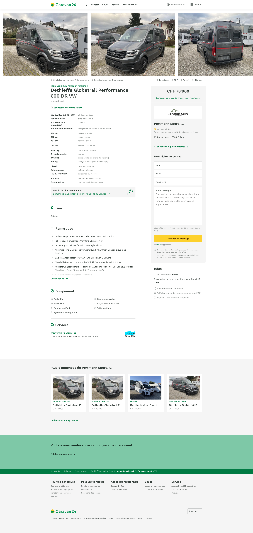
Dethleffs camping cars (63, 420)
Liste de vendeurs (119, 489)
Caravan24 (55, 471)
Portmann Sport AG (169, 124)
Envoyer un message (178, 238)
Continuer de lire (59, 279)
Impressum (76, 518)
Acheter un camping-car (62, 489)
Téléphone (161, 182)
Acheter (95, 4)
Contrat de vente (179, 489)
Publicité (175, 493)
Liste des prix (87, 489)
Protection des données (95, 518)
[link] (68, 393)
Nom (158, 165)
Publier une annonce (61, 454)
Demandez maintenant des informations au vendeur (80, 194)
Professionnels (130, 4)
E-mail (159, 173)
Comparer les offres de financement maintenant (178, 98)
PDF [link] (176, 80)
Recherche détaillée (60, 486)
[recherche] (86, 4)
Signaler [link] (198, 80)
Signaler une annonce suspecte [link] (173, 297)
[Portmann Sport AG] (178, 112)
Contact (148, 518)
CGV (159, 245)
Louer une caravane (154, 489)
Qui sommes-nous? (59, 518)
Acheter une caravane (61, 493)
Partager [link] (186, 80)
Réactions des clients (91, 493)
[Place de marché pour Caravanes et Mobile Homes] (63, 5)
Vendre (115, 4)
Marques (54, 496)
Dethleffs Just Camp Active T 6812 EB (154, 405)
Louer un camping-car (155, 486)
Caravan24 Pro (117, 486)
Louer (105, 4)
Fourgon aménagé (78, 86)
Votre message (163, 190)
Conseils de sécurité (125, 518)
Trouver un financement (63, 333)
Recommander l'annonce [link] (170, 288)
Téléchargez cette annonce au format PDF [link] (179, 293)
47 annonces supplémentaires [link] (169, 146)
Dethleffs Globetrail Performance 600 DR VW (82, 405)
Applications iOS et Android (183, 486)
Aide (140, 518)
